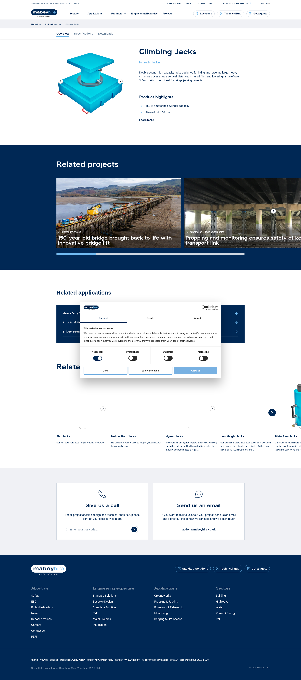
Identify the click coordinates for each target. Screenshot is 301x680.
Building (221, 595)
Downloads (105, 33)
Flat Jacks (63, 436)
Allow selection (150, 370)
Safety (35, 595)
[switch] (132, 358)
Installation (100, 624)
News (189, 4)
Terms (34, 660)
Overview (62, 33)
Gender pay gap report (127, 660)
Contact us (205, 4)
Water (219, 607)
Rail (218, 619)
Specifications (83, 33)
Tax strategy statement (155, 660)
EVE (95, 613)
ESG (33, 601)
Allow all (195, 370)
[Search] (134, 529)
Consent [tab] (103, 318)
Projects (167, 13)
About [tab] (197, 318)
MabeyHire (36, 24)
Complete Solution (104, 607)
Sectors (74, 13)
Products (116, 13)
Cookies (54, 660)
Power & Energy (225, 613)
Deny (105, 370)
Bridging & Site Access (168, 619)
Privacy (44, 660)
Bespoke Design (103, 601)
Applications (95, 13)
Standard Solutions (104, 595)
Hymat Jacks (174, 436)
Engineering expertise (113, 588)
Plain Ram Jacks (286, 436)
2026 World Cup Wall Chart (194, 660)
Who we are (174, 4)
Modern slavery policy (72, 660)
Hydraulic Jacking (53, 24)
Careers (36, 624)
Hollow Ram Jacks (123, 436)
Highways (222, 601)
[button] (120, 81)
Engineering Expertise (144, 13)
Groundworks (162, 595)
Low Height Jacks (232, 436)
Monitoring (161, 613)
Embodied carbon (42, 607)
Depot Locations (41, 619)
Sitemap (174, 660)
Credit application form (100, 660)
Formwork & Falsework (168, 607)
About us (39, 588)
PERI (34, 636)
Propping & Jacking (166, 601)
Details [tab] (150, 318)
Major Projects (102, 619)
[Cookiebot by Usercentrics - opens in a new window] (204, 307)
